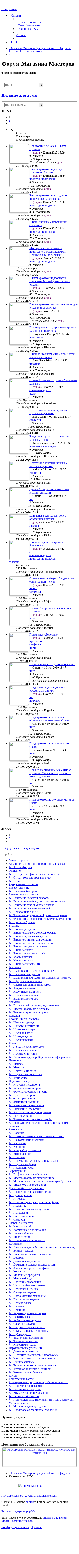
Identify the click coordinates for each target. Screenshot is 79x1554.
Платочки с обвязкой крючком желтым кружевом (48, 464)
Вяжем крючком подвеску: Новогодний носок (46, 170)
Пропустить (9, 9)
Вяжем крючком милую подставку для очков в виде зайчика (53, 306)
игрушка (34, 363)
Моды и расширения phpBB (19, 1520)
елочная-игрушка (40, 390)
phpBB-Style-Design (55, 1517)
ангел (32, 552)
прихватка (35, 641)
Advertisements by (12, 1495)
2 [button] (9, 120)
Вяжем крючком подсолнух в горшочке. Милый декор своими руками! (49, 281)
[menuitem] (28, 22)
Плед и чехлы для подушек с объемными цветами (47, 689)
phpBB (30, 1501)
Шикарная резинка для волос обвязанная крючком (47, 517)
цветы (33, 647)
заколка (34, 525)
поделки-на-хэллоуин (42, 446)
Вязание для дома (19, 95)
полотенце (36, 337)
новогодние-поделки (42, 178)
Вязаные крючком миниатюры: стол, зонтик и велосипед (52, 355)
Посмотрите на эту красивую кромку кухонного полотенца (52, 329)
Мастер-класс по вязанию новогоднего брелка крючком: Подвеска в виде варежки (48, 251)
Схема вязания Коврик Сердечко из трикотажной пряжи (51, 580)
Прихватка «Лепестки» (44, 634)
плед (32, 499)
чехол (32, 393)
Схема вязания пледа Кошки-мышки (52, 664)
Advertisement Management (40, 1495)
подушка (34, 700)
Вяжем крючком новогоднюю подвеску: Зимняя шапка (48, 197)
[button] (10, 123)
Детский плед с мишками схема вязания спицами (49, 491)
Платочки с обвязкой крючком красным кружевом (48, 411)
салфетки (35, 419)
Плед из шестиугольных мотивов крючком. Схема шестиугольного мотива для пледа (50, 773)
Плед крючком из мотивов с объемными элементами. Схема (49, 718)
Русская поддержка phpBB (18, 1511)
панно (33, 588)
